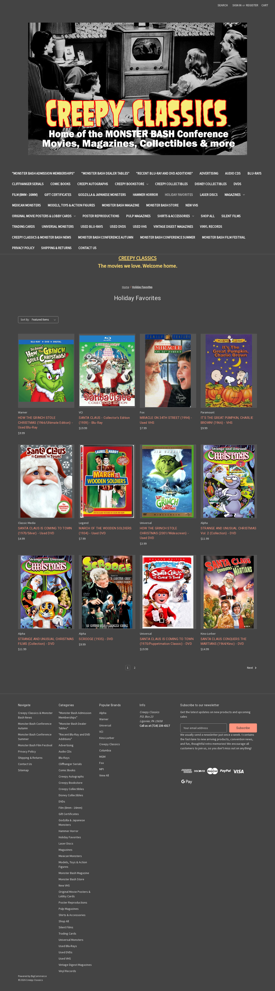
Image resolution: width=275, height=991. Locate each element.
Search (223, 5)
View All (104, 775)
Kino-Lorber (106, 738)
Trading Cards (23, 226)
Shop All (208, 216)
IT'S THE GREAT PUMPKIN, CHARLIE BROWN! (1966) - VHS (227, 420)
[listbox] (44, 319)
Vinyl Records (211, 226)
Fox (101, 763)
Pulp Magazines (138, 216)
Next (250, 668)
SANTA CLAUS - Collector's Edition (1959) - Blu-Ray (104, 420)
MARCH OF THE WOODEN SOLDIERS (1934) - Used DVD (105, 530)
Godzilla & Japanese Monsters (102, 195)
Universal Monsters (58, 226)
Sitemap (23, 770)
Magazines (233, 195)
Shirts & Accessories (173, 216)
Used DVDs (118, 226)
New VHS (191, 205)
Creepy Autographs (92, 184)
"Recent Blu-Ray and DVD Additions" (164, 173)
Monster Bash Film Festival (223, 237)
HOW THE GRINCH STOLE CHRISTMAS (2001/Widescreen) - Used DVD (164, 533)
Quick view (45, 367)
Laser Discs (209, 195)
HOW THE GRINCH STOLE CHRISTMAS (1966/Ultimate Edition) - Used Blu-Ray (45, 422)
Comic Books (60, 184)
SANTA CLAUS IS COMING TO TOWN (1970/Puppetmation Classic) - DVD (167, 641)
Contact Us (87, 248)
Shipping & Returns (56, 248)
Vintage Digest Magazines (173, 226)
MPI (101, 769)
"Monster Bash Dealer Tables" (105, 173)
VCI (101, 732)
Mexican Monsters (26, 205)
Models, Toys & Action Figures (71, 205)
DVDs (237, 184)
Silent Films (231, 216)
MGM (102, 757)
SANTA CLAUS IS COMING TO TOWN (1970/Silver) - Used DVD (45, 530)
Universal (105, 725)
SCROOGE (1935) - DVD (96, 639)
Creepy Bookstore (129, 184)
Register (252, 5)
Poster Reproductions (100, 216)
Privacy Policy (23, 248)
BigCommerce (39, 976)
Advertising (209, 173)
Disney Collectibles (211, 184)
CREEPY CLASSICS (138, 258)
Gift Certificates (57, 195)
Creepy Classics (109, 744)
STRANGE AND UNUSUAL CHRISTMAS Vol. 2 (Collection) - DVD (228, 530)
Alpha (102, 713)
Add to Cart (46, 374)
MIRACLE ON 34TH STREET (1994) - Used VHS (166, 420)
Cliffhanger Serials (28, 184)
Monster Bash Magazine (120, 205)
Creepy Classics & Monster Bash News (41, 237)
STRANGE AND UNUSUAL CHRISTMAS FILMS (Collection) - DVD (46, 641)
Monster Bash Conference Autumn (105, 237)
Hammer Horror (145, 195)
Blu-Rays (254, 173)
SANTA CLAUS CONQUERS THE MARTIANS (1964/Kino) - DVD (223, 641)
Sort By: (25, 319)
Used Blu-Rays (92, 226)
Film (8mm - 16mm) (25, 195)
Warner (103, 719)
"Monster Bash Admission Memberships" (43, 173)
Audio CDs (233, 173)
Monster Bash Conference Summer (167, 237)
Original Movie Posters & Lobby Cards (42, 216)
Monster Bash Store (162, 205)
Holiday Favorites (179, 195)
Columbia (105, 750)
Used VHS (140, 226)
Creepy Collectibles (171, 184)
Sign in (236, 5)
